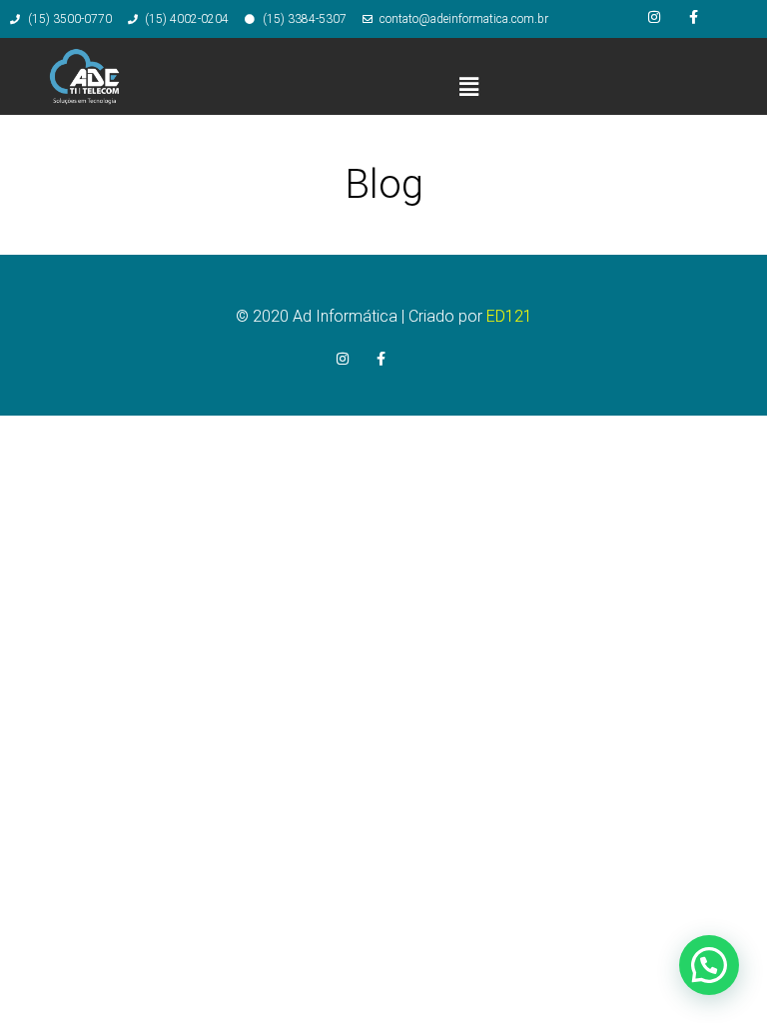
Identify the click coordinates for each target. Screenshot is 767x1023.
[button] (468, 86)
